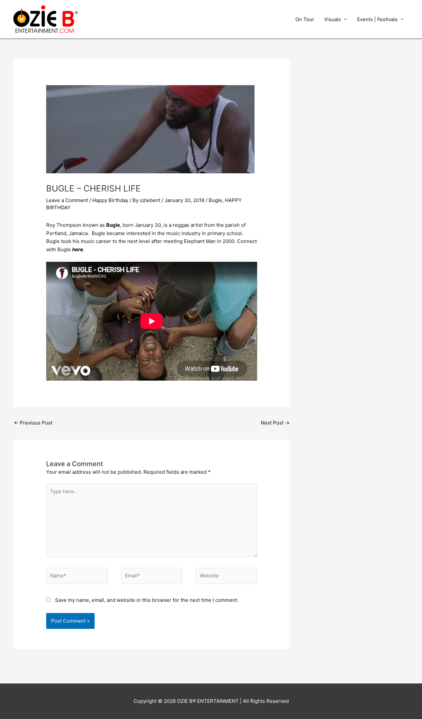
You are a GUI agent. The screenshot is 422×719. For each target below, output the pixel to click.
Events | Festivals (377, 19)
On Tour (304, 19)
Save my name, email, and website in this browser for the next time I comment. (146, 600)
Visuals (332, 19)
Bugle (215, 200)
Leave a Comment (67, 200)
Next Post (275, 423)
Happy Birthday (110, 200)
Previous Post (33, 423)
